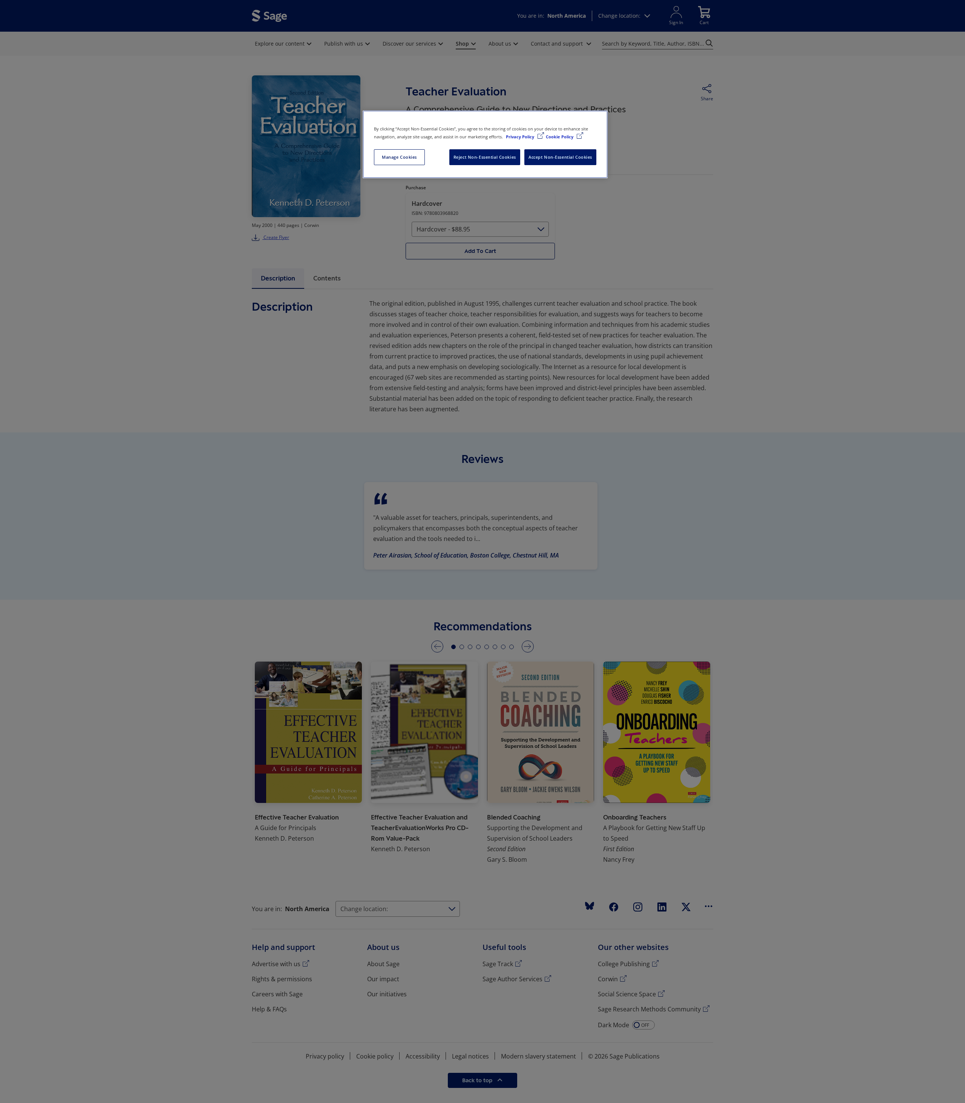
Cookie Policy (560, 136)
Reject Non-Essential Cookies (484, 157)
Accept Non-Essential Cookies (560, 157)
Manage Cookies (399, 157)
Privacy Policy (520, 136)
